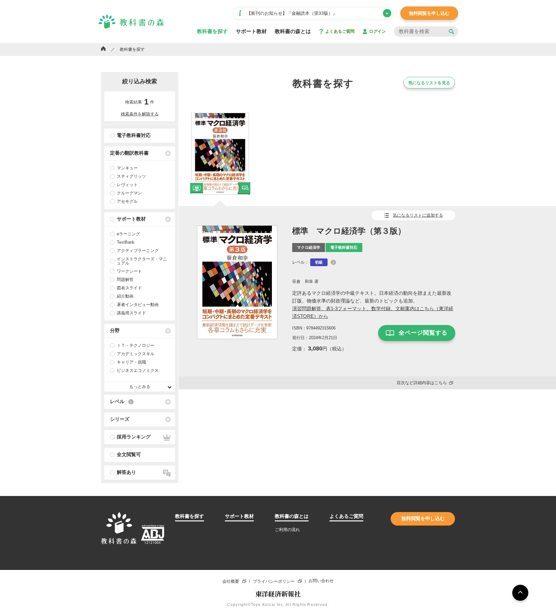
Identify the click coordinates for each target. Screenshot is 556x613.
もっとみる (139, 386)
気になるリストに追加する (418, 215)
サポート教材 (251, 31)
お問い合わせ (321, 581)
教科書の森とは (293, 31)
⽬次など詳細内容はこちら (422, 382)
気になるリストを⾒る (429, 82)
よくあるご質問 (340, 31)
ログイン (377, 31)
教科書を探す (212, 31)
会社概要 (230, 581)
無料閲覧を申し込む (429, 13)
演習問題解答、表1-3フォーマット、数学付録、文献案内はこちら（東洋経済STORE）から (372, 312)
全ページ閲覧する (423, 332)
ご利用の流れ (287, 529)
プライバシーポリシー (274, 581)
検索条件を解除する (140, 114)
